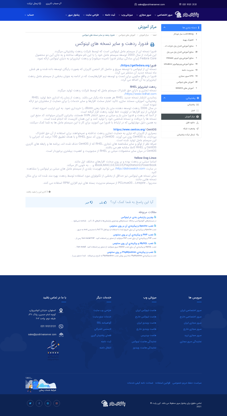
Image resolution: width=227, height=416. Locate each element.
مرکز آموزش (144, 35)
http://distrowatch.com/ (130, 168)
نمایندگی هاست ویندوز (144, 348)
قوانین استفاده (163, 383)
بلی (101, 202)
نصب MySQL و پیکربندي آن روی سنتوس (133, 243)
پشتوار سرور (73, 15)
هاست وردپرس (148, 335)
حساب (30, 15)
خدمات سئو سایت (102, 317)
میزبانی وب (126, 15)
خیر (87, 202)
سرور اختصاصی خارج (191, 317)
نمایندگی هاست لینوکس (144, 341)
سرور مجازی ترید (193, 335)
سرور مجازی (144, 15)
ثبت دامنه (109, 15)
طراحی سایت (91, 15)
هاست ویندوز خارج (146, 329)
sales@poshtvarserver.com (151, 4)
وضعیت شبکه (189, 128)
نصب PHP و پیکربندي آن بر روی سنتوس (133, 235)
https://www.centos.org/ (129, 129)
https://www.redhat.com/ (140, 94)
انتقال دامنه (105, 348)
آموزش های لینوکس (127, 35)
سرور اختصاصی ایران (191, 310)
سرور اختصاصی (164, 15)
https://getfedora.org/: (134, 65)
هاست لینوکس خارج (145, 317)
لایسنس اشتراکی (102, 329)
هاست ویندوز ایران (146, 323)
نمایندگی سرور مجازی (191, 341)
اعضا (154, 35)
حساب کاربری (52, 3)
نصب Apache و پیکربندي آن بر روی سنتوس (131, 226)
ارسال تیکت (33, 3)
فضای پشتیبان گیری (101, 335)
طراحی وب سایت (102, 310)
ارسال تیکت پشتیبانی (186, 134)
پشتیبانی (191, 104)
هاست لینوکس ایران (146, 310)
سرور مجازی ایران (193, 323)
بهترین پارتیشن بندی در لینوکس (137, 217)
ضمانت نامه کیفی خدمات (140, 383)
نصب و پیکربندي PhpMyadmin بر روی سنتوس (130, 252)
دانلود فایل (191, 122)
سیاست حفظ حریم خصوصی (187, 383)
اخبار (193, 110)
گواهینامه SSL (104, 323)
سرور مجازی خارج (192, 329)
